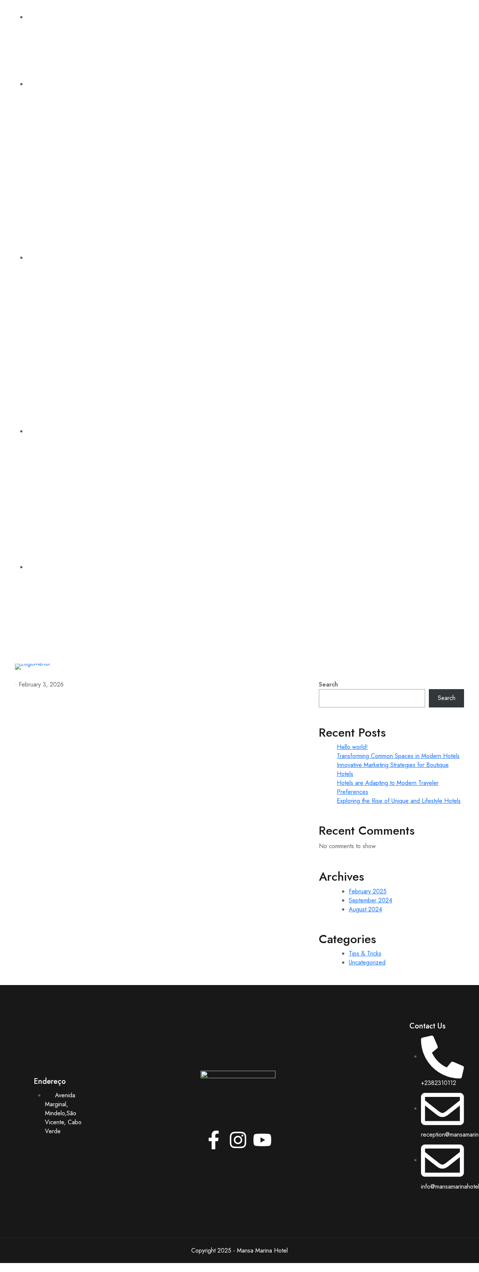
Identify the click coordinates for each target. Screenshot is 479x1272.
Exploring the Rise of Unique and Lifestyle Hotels (399, 800)
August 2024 (365, 909)
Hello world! (352, 747)
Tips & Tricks (365, 953)
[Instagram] (454, 329)
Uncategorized (367, 962)
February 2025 (368, 891)
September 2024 (370, 900)
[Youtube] (409, 329)
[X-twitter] (387, 329)
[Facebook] (365, 329)
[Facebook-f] (213, 1140)
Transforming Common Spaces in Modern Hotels (398, 756)
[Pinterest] (432, 329)
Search (328, 684)
